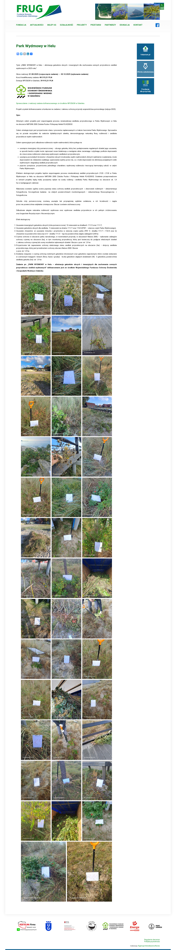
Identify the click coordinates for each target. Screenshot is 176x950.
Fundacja (21, 25)
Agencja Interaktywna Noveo (149, 946)
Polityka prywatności (152, 941)
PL (162, 5)
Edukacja (125, 25)
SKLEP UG (51, 25)
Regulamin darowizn (152, 940)
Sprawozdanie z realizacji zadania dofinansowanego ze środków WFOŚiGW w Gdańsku (50, 103)
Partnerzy (110, 25)
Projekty (82, 25)
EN (162, 8)
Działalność (66, 25)
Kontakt (137, 25)
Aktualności (36, 25)
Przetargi (96, 25)
